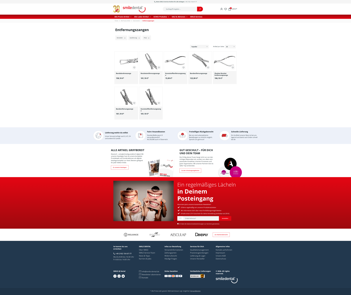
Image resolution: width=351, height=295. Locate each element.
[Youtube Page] (123, 276)
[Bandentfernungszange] (200, 60)
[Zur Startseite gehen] (129, 9)
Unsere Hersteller (197, 259)
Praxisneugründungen (199, 253)
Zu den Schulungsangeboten (190, 170)
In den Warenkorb (127, 82)
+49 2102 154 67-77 (191, 2)
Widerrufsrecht (171, 256)
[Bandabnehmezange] (126, 60)
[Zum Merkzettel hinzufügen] (134, 67)
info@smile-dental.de (150, 271)
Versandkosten (195, 291)
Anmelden (225, 218)
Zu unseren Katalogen (120, 167)
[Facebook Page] (115, 276)
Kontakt (144, 277)
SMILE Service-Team (147, 253)
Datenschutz (221, 259)
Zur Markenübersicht (221, 235)
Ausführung (133, 38)
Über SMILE (143, 250)
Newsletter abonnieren (151, 274)
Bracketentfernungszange (150, 73)
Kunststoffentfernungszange (175, 74)
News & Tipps (144, 256)
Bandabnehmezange (123, 73)
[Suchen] (200, 9)
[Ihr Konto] (221, 9)
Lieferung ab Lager (197, 256)
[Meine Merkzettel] (226, 9)
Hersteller (120, 38)
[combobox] (180, 9)
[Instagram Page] (119, 276)
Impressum (220, 253)
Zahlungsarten (171, 253)
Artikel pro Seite (218, 47)
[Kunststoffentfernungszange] (175, 60)
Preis (145, 38)
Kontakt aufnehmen (224, 250)
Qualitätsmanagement (199, 250)
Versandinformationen (174, 250)
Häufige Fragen (171, 259)
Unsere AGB (221, 256)
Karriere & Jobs (145, 259)
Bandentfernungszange (198, 73)
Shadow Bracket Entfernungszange (221, 74)
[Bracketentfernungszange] (151, 60)
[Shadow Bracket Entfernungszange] (224, 60)
